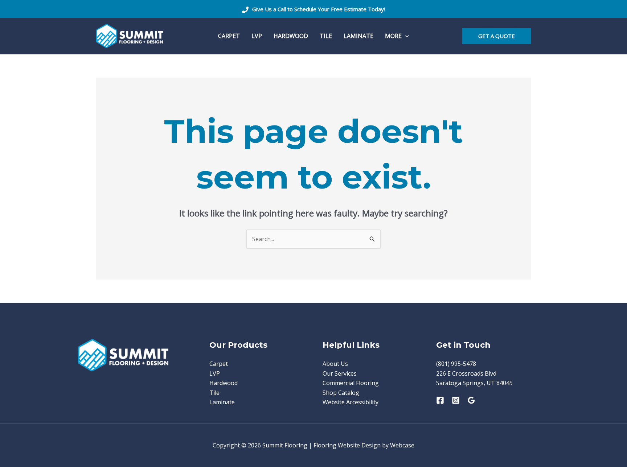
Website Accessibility (350, 402)
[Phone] (245, 10)
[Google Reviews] (471, 400)
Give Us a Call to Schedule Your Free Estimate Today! (318, 9)
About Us (335, 364)
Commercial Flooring (351, 383)
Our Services (340, 373)
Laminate (222, 402)
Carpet (218, 364)
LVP (214, 373)
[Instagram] (456, 400)
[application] (405, 36)
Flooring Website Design (347, 445)
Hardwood (223, 383)
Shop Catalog (341, 393)
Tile (214, 393)
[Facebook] (440, 400)
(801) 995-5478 (456, 364)
